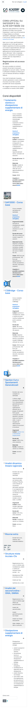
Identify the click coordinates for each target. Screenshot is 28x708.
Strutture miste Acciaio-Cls (12, 555)
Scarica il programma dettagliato (16, 132)
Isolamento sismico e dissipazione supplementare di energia (13, 105)
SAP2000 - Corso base (14, 203)
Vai (4, 701)
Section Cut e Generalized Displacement (18, 433)
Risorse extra (11, 534)
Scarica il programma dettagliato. (16, 306)
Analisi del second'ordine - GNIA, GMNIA (13, 590)
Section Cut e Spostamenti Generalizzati (12, 382)
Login (24, 2)
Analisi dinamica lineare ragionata (13, 464)
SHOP (18, 185)
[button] (8, 701)
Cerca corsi (6, 695)
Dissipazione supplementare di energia (13, 633)
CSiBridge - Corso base (14, 291)
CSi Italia (11, 39)
